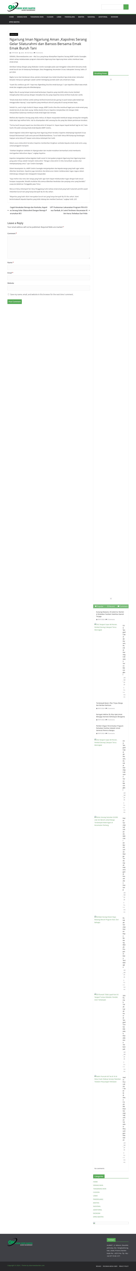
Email (10, 273)
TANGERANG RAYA (36, 17)
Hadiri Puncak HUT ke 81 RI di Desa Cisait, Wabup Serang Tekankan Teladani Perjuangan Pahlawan (124, 1108)
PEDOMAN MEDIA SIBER (110, 1266)
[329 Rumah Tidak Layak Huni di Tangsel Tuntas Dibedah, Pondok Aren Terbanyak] (107, 1002)
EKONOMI (114, 17)
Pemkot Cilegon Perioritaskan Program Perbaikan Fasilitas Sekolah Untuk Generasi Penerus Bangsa (109, 728)
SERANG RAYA (22, 17)
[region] (111, 49)
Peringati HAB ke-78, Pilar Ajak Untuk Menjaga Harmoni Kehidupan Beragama (110, 715)
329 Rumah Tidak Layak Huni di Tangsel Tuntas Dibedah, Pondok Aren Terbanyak (124, 1022)
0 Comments (39, 53)
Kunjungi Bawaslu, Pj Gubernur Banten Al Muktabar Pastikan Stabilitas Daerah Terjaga (110, 614)
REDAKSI (98, 1266)
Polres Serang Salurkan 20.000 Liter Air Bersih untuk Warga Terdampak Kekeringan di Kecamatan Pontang (124, 854)
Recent (112, 606)
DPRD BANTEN (14, 22)
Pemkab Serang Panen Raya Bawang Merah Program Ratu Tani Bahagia (124, 942)
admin (22, 53)
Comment (12, 233)
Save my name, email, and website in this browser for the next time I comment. (41, 294)
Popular (100, 606)
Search (126, 7)
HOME (11, 17)
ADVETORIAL (103, 17)
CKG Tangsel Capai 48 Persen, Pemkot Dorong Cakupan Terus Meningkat (124, 650)
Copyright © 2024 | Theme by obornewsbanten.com (26, 1265)
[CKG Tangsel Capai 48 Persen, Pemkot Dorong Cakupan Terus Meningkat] (107, 632)
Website (10, 283)
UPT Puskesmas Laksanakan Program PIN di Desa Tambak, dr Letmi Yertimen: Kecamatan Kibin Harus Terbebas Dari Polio (68, 210)
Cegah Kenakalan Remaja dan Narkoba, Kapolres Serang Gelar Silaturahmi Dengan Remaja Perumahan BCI (28, 210)
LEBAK (59, 17)
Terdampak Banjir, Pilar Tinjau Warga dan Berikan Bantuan (109, 704)
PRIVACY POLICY (124, 1266)
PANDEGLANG (70, 17)
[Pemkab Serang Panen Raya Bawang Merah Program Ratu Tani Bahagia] (107, 925)
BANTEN (81, 17)
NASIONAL (91, 17)
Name (10, 262)
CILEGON (50, 17)
